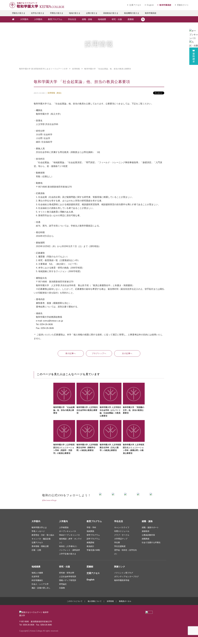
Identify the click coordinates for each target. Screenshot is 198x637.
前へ (71, 353)
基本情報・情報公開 (40, 546)
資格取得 (145, 531)
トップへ (99, 353)
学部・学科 (91, 527)
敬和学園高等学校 (121, 580)
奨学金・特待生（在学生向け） (125, 552)
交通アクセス (135, 5)
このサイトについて (74, 601)
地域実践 (90, 531)
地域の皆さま (74, 13)
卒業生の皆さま (56, 13)
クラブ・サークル (121, 535)
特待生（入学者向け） (68, 546)
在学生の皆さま (37, 13)
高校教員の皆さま (110, 13)
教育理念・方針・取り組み (43, 535)
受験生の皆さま (18, 13)
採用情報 (110, 601)
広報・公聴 (36, 550)
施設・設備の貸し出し (41, 588)
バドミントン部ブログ (123, 573)
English (150, 5)
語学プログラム (93, 539)
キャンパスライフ (121, 527)
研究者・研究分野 (66, 573)
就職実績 (145, 539)
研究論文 (63, 584)
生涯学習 (35, 576)
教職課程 (90, 542)
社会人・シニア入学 (40, 584)
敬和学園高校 (165, 5)
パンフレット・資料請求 (69, 550)
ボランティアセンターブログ (126, 576)
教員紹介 (90, 546)
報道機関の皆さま (131, 13)
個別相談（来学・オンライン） (70, 541)
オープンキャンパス (67, 531)
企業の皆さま (91, 13)
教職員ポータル (125, 601)
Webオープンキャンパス (69, 535)
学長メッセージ (38, 531)
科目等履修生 (37, 580)
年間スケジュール (121, 531)
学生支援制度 (120, 546)
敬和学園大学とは (39, 527)
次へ (127, 353)
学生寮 (117, 542)
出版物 (62, 588)
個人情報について (95, 601)
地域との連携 (37, 573)
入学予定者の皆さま (67, 554)
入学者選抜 (64, 527)
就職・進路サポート (150, 527)
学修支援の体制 (93, 550)
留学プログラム (93, 535)
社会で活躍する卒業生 (151, 542)
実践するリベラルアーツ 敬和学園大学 (36, 5)
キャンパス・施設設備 (41, 539)
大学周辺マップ (120, 539)
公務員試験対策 (148, 535)
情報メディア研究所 (67, 580)
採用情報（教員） (55, 93)
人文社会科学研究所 (67, 576)
